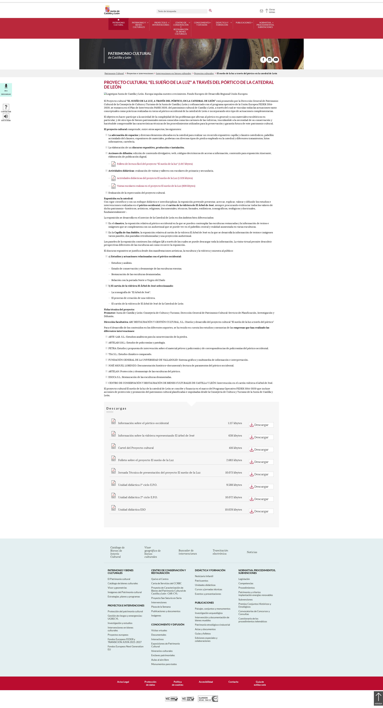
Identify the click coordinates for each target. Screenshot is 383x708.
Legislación (244, 579)
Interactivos (157, 639)
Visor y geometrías (117, 587)
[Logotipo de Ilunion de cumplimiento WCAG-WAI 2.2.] (208, 701)
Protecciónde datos (150, 683)
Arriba (378, 703)
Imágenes (156, 615)
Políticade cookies (177, 683)
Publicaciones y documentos (165, 611)
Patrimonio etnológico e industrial (212, 624)
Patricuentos (201, 580)
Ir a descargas (6, 92)
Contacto (233, 681)
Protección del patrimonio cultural (125, 611)
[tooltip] (261, 10)
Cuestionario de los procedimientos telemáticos (252, 620)
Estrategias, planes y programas (124, 596)
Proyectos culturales (204, 73)
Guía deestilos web (260, 683)
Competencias (245, 583)
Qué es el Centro (159, 579)
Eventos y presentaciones (208, 593)
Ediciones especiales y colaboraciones (206, 639)
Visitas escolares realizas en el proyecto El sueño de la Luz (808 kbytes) (156, 185)
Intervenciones (159, 602)
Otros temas (272, 10)
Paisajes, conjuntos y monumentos (212, 608)
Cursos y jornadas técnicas (208, 589)
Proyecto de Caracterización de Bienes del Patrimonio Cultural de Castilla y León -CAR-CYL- (168, 590)
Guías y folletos (203, 633)
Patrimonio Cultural (119, 24)
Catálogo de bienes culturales (123, 583)
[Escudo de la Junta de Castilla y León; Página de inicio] (112, 14)
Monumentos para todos (164, 664)
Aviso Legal (123, 681)
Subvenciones (245, 599)
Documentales (158, 634)
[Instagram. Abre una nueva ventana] (269, 60)
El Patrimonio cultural (119, 579)
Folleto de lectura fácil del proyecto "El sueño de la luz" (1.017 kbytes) (155, 163)
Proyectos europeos (118, 634)
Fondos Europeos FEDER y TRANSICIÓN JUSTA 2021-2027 (125, 640)
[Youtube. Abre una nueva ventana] (276, 60)
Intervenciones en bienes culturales (173, 73)
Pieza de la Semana (161, 606)
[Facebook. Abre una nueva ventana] (263, 60)
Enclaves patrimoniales (163, 655)
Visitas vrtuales (159, 630)
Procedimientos (246, 587)
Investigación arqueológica (208, 613)
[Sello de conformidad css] (171, 700)
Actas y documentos (205, 629)
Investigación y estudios (120, 623)
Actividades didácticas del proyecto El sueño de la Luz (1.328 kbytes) (155, 178)
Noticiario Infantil (204, 576)
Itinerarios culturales (162, 651)
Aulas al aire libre (160, 659)
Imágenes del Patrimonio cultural (125, 592)
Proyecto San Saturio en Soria (166, 598)
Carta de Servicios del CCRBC (166, 583)
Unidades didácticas (205, 585)
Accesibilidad (206, 681)
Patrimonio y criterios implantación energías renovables (255, 593)
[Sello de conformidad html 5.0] (187, 700)
